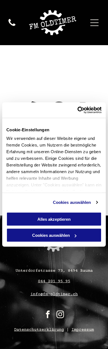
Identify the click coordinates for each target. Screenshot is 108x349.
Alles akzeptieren (54, 219)
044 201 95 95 (54, 281)
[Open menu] (94, 23)
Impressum (82, 329)
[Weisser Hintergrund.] (11, 26)
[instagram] (60, 315)
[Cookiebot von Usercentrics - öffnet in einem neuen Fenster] (78, 110)
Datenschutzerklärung (39, 329)
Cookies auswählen (72, 202)
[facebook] (47, 315)
